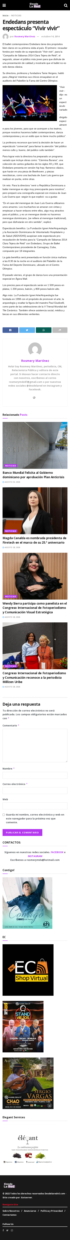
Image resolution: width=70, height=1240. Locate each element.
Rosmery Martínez (24, 36)
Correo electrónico (15, 784)
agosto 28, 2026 (12, 547)
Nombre (9, 768)
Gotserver (26, 1197)
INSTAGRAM (35, 856)
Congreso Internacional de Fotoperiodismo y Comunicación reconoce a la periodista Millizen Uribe (34, 677)
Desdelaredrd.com (55, 1193)
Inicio (5, 15)
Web (5, 799)
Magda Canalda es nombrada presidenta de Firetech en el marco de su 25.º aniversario (34, 540)
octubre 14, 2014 (50, 36)
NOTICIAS (16, 15)
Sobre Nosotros (11, 1210)
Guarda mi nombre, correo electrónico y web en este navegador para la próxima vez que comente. (35, 818)
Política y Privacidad (52, 1210)
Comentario (11, 725)
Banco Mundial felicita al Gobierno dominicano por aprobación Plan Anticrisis (33, 474)
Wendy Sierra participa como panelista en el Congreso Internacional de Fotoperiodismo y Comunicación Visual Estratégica (35, 607)
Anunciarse (30, 1210)
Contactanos (9, 1214)
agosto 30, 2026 (12, 482)
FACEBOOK (57, 852)
